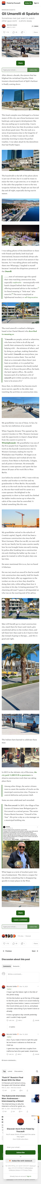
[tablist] (11, 966)
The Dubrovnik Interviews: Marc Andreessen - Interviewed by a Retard (14, 1098)
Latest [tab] (10, 1071)
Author (9, 989)
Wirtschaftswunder (9, 443)
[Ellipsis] (38, 986)
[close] (34, 1119)
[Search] (37, 1071)
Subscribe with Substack (22, 1161)
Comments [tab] (7, 966)
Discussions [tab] (18, 1071)
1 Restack (28, 936)
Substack (9, 1179)
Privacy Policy (27, 1170)
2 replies (12, 1027)
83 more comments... (9, 1060)
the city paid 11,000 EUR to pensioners (19, 774)
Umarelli (8, 271)
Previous (8, 951)
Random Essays (8, 10)
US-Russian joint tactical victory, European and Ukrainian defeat (14, 1084)
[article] (20, 1084)
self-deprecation (31, 297)
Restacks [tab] (16, 966)
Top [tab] (4, 1071)
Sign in (36, 3)
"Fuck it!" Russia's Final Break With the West (12, 1078)
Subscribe (28, 3)
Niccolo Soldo (12, 25)
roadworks (17, 282)
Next (34, 951)
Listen (36, 26)
